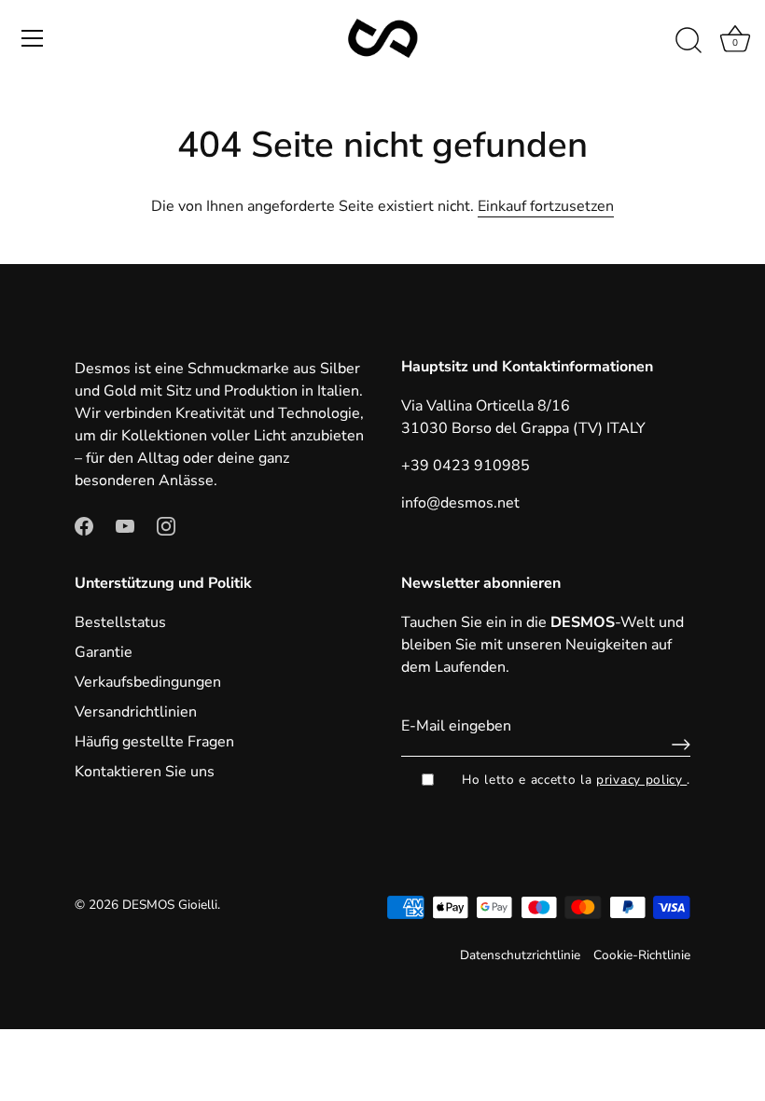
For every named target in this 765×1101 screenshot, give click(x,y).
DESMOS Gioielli (169, 904)
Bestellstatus (120, 622)
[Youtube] (125, 525)
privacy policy (641, 779)
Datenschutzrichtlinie (520, 955)
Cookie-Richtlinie (641, 955)
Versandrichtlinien (136, 712)
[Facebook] (84, 525)
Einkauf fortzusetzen (546, 206)
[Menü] (32, 38)
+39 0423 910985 (465, 465)
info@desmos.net (460, 503)
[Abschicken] (676, 744)
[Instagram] (166, 525)
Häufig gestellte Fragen (154, 742)
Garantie (103, 652)
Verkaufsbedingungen (148, 682)
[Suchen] (688, 41)
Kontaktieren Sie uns (145, 771)
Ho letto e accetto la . (576, 779)
